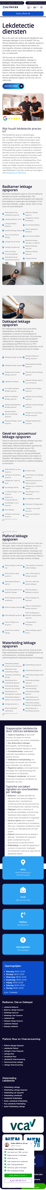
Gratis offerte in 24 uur (17, 1175)
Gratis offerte (21, 13)
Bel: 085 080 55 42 (19, 1181)
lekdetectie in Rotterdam (16, 173)
